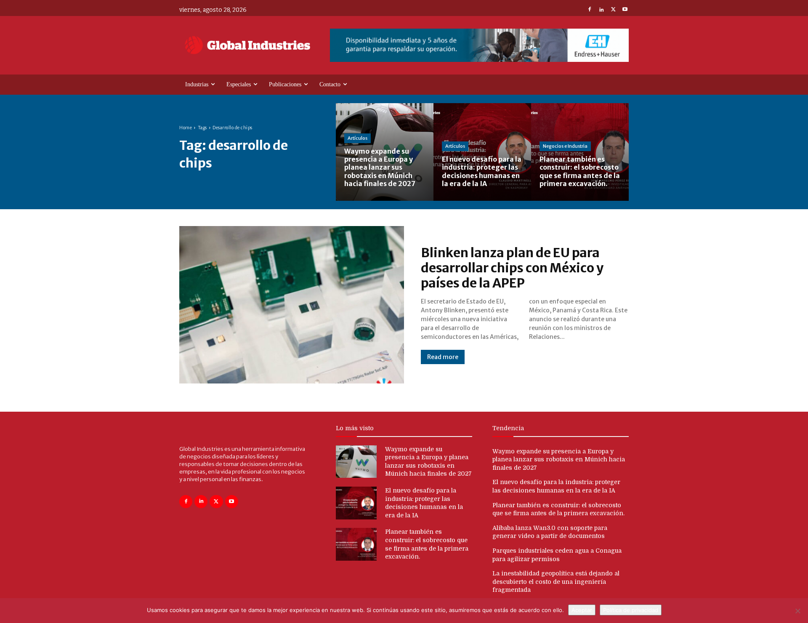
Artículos (357, 138)
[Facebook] (589, 10)
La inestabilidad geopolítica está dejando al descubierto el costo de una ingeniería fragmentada (555, 581)
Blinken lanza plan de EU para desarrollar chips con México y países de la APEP (512, 268)
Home (185, 127)
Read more (442, 357)
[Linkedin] (601, 10)
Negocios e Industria (565, 146)
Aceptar (581, 610)
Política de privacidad (630, 610)
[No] (797, 611)
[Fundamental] (479, 45)
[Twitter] (613, 10)
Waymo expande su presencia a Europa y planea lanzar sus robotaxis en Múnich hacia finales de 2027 (558, 459)
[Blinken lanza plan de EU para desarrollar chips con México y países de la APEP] (291, 304)
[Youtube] (625, 10)
